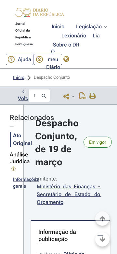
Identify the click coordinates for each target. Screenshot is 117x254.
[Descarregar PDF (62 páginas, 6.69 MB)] (82, 96)
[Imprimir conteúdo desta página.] (92, 96)
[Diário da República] (39, 14)
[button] (39, 13)
